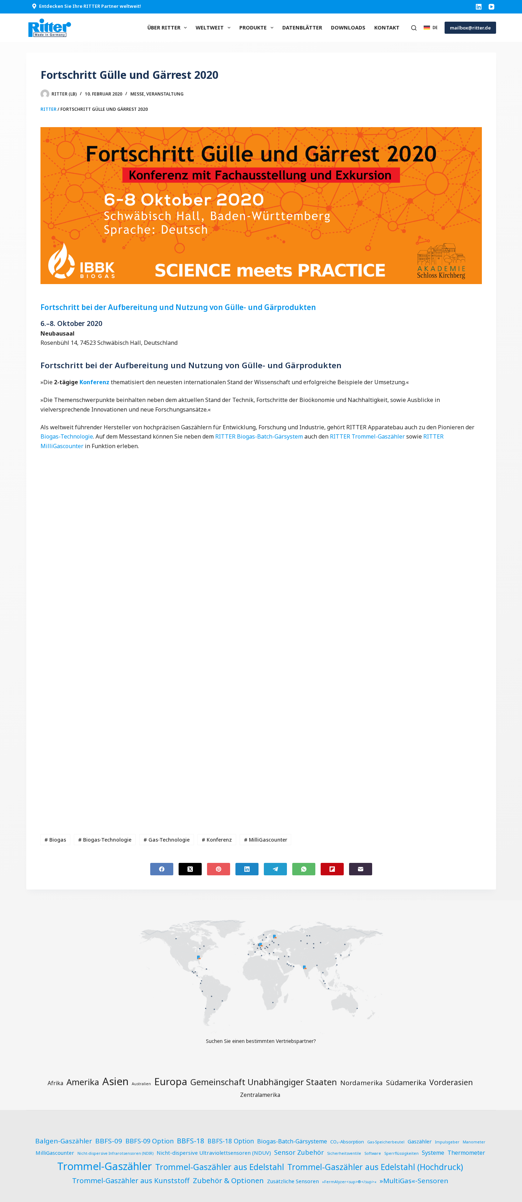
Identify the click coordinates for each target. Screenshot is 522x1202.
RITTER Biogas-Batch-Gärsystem (259, 436)
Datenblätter (302, 27)
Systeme (433, 1153)
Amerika (82, 1082)
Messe (137, 94)
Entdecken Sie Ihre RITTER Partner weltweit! (90, 6)
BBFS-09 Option (149, 1140)
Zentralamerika (260, 1095)
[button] (430, 27)
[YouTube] (491, 7)
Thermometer (466, 1153)
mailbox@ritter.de (470, 28)
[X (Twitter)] (190, 869)
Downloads (348, 27)
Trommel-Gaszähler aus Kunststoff (131, 1180)
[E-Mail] (360, 869)
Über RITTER (163, 27)
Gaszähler (420, 1141)
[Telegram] (275, 869)
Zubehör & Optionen (228, 1180)
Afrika (55, 1083)
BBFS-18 (190, 1141)
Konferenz (94, 382)
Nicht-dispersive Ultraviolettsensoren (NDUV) (214, 1152)
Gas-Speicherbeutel (385, 1142)
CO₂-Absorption (347, 1141)
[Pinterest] (218, 869)
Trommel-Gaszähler (104, 1166)
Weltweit (210, 27)
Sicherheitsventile (344, 1153)
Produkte (253, 27)
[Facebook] (161, 869)
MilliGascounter (265, 839)
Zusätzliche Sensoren (293, 1181)
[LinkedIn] (479, 7)
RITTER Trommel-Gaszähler (367, 436)
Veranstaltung (165, 94)
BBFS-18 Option (230, 1141)
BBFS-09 (108, 1141)
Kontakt (386, 27)
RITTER (48, 109)
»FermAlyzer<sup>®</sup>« (349, 1181)
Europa (170, 1081)
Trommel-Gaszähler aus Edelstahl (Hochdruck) (375, 1167)
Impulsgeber (447, 1142)
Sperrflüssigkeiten (401, 1153)
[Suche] (414, 28)
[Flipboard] (332, 869)
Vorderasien (451, 1082)
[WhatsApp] (303, 869)
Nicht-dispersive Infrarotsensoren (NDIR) (115, 1153)
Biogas (55, 839)
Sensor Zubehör (299, 1152)
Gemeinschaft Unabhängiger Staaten (263, 1082)
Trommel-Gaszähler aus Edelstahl (219, 1167)
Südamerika (406, 1082)
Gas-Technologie (166, 839)
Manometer (474, 1142)
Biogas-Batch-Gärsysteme (292, 1141)
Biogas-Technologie (66, 436)
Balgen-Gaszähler (63, 1141)
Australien (141, 1083)
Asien (115, 1081)
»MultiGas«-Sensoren (414, 1180)
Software (372, 1153)
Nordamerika (361, 1082)
